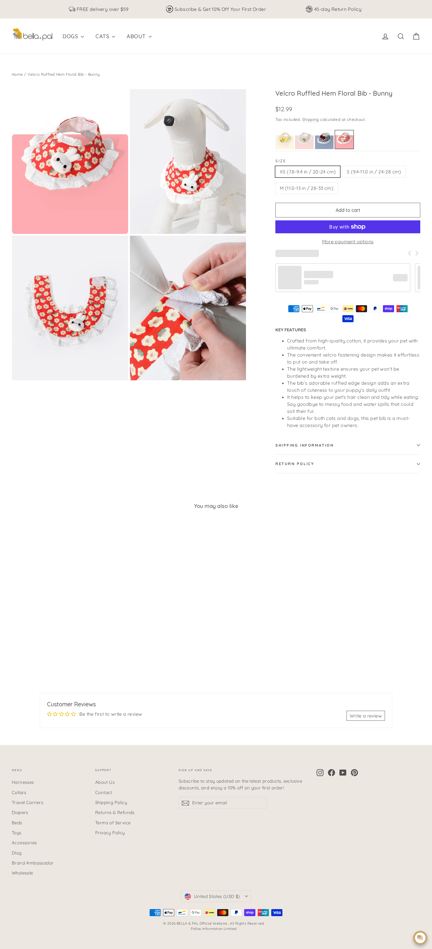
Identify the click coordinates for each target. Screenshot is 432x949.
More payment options (348, 241)
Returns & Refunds (115, 812)
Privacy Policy (110, 832)
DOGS (71, 36)
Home (17, 74)
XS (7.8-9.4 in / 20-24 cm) (308, 172)
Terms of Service (112, 822)
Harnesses (23, 782)
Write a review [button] (366, 716)
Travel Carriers (27, 802)
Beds (17, 822)
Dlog (17, 853)
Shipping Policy (111, 802)
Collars (19, 792)
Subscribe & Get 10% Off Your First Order (220, 9)
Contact (103, 792)
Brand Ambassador (32, 863)
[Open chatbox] (420, 938)
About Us (105, 782)
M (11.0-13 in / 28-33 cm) (306, 188)
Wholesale (22, 873)
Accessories (24, 842)
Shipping (310, 119)
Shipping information (304, 445)
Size (280, 160)
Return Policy (294, 463)
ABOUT (137, 36)
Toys (16, 832)
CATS (103, 36)
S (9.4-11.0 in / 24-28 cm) (374, 172)
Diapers (20, 812)
